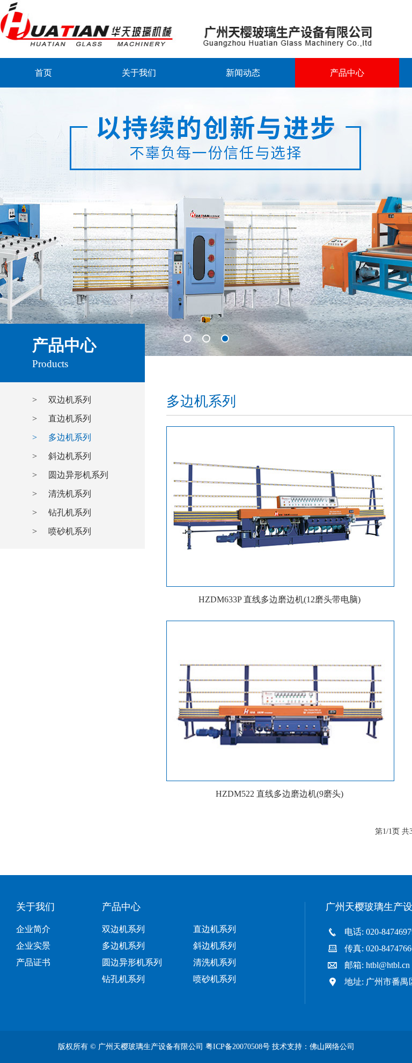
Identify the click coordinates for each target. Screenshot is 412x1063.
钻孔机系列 (123, 979)
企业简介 (33, 929)
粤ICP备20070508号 (237, 1047)
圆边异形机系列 (132, 962)
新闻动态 (243, 72)
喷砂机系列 (214, 979)
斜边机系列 (214, 945)
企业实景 (33, 945)
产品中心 (347, 72)
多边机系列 (123, 945)
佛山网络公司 (332, 1047)
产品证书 (33, 962)
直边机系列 (214, 929)
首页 (43, 72)
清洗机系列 (214, 962)
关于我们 (139, 72)
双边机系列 (123, 929)
